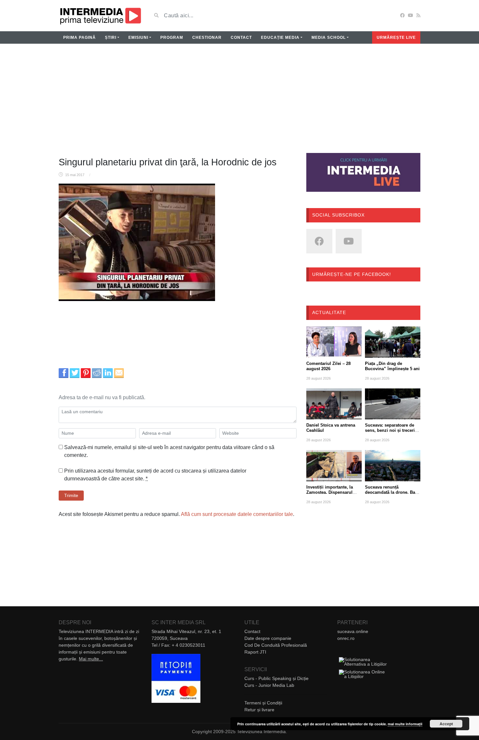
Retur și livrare (259, 709)
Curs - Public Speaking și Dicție (276, 678)
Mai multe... (91, 658)
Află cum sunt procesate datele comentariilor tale (237, 514)
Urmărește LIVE (396, 37)
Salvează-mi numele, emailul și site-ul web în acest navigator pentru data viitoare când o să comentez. (169, 451)
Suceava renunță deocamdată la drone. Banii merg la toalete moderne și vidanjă (392, 495)
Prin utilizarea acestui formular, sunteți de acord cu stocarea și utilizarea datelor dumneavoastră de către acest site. (155, 474)
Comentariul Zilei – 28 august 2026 (328, 366)
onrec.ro (346, 638)
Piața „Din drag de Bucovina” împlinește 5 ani (392, 366)
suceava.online (352, 631)
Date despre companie (267, 638)
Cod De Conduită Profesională (275, 645)
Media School (329, 37)
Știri (110, 37)
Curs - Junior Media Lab (269, 685)
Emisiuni (138, 37)
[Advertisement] (239, 102)
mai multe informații (405, 723)
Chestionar (207, 37)
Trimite (71, 495)
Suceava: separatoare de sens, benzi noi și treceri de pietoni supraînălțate (390, 430)
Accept (446, 724)
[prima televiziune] (100, 15)
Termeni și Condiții (263, 702)
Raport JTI (255, 652)
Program (171, 37)
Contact (241, 37)
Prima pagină (79, 37)
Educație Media (280, 37)
